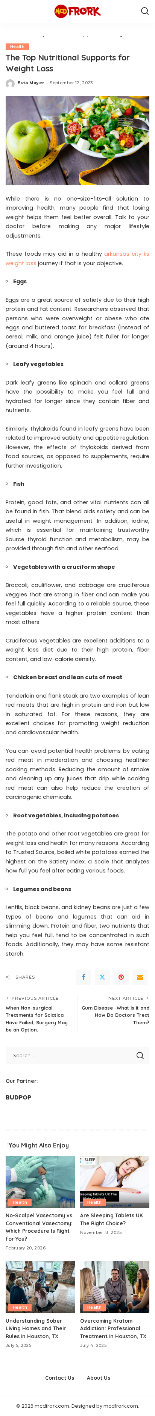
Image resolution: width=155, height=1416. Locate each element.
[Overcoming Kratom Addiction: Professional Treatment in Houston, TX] (114, 1287)
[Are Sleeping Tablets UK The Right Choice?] (114, 1182)
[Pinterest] (121, 977)
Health (17, 46)
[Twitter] (102, 977)
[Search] (144, 11)
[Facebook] (83, 977)
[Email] (139, 977)
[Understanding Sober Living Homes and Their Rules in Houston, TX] (40, 1287)
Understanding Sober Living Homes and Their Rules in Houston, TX (36, 1328)
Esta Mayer (30, 82)
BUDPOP (18, 1097)
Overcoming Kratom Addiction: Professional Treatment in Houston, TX (113, 1328)
